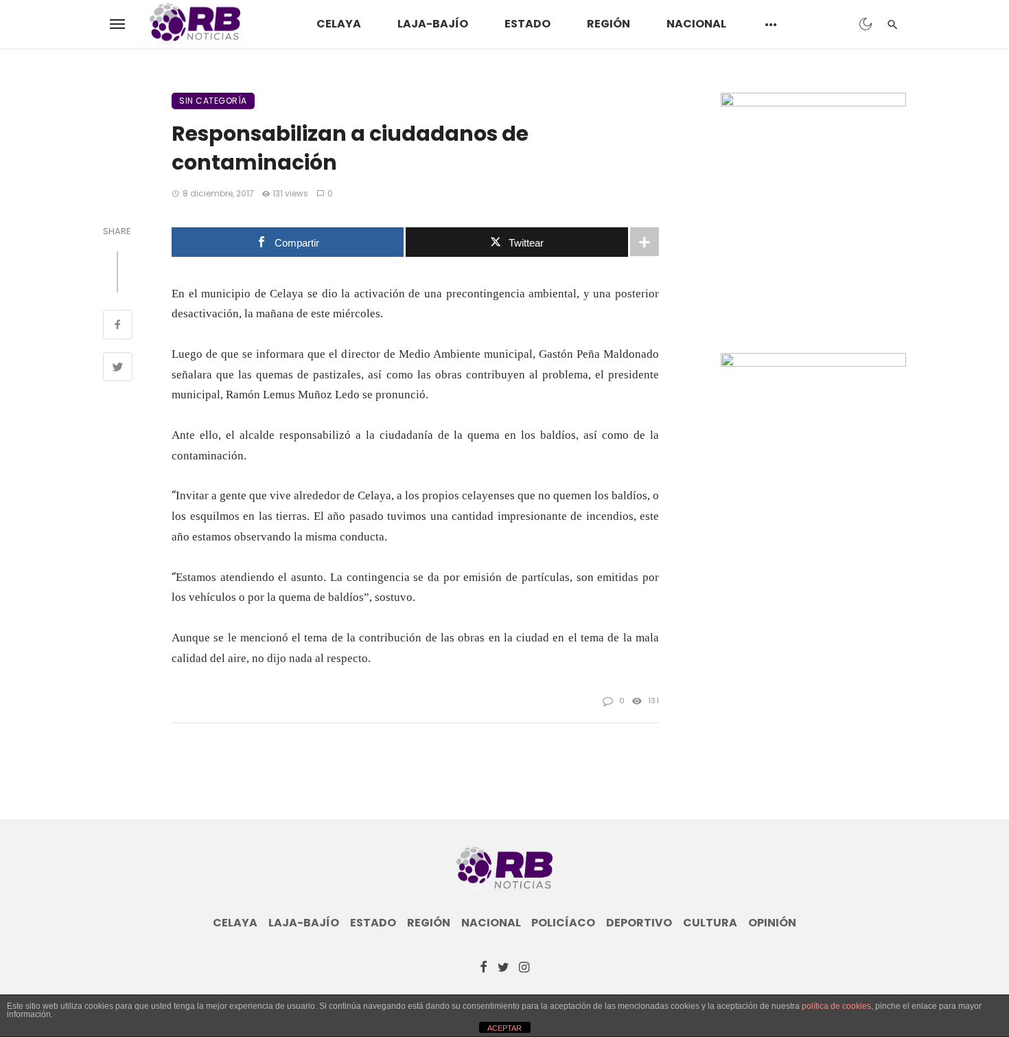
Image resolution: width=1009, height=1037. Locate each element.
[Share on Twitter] (117, 368)
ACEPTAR (504, 1028)
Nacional (696, 24)
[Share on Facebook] (117, 326)
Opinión (772, 923)
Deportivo (639, 923)
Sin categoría (213, 100)
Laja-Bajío (432, 24)
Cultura (710, 923)
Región (608, 24)
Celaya (338, 24)
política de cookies (836, 1006)
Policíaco (563, 923)
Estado (527, 24)
